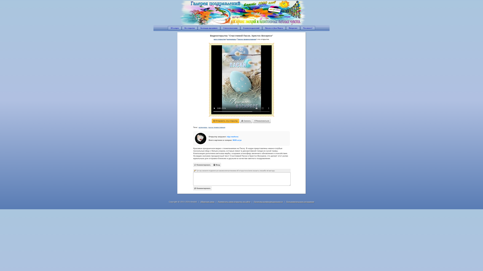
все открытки (220, 39)
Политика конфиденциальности (268, 202)
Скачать (246, 121)
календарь (203, 127)
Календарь (231, 39)
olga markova (232, 137)
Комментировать (202, 188)
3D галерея (175, 28)
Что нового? (307, 28)
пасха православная (216, 127)
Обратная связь (207, 202)
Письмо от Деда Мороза (274, 28)
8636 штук (237, 140)
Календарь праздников (208, 28)
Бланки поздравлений (251, 28)
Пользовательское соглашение (300, 202)
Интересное (293, 28)
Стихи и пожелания (230, 28)
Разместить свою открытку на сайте (234, 202)
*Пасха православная (246, 39)
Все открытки (190, 28)
